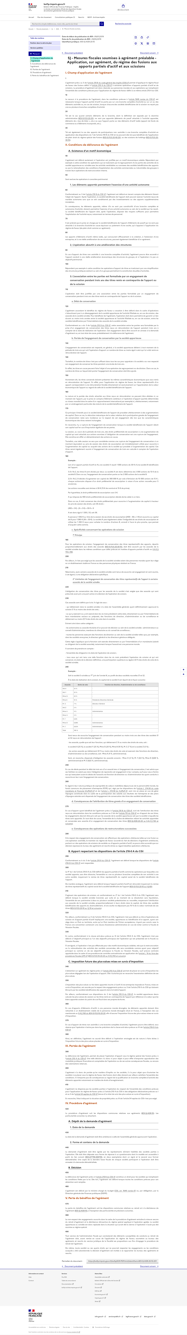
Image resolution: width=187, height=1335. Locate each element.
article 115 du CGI (126, 813)
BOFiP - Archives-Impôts (96, 17)
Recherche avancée (123, 23)
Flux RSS (64, 1277)
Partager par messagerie (154, 43)
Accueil (31, 17)
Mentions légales (54, 1327)
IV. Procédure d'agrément (40, 72)
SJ (52, 29)
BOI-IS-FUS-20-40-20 (111, 137)
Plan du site (66, 1327)
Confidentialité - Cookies (81, 1327)
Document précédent (73, 53)
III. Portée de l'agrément (40, 69)
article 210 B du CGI (95, 194)
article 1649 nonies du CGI (141, 99)
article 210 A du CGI (101, 85)
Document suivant (148, 53)
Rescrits (81, 17)
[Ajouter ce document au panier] (142, 37)
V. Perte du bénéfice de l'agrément (44, 75)
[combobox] (65, 24)
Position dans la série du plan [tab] (41, 43)
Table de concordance (69, 1281)
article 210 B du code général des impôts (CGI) (107, 82)
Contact (31, 1281)
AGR (57, 29)
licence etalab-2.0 (72, 1332)
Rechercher (102, 24)
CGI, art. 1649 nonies (124, 1190)
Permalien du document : (72, 1261)
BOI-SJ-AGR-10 (148, 1113)
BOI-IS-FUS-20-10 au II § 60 (141, 886)
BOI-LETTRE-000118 (94, 1157)
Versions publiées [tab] (36, 48)
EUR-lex (97, 1291)
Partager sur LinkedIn (148, 43)
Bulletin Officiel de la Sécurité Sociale (106, 1281)
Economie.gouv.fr (100, 1294)
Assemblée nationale (101, 1277)
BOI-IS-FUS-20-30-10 (113, 546)
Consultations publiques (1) (65, 17)
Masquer (36, 53)
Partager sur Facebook (136, 43)
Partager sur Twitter (142, 43)
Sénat (96, 1301)
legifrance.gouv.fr (132, 1316)
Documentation (67, 1284)
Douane (97, 1288)
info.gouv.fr (99, 1316)
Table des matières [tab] (37, 38)
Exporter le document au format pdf (136, 37)
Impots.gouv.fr (99, 1298)
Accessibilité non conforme (37, 1327)
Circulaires (98, 1284)
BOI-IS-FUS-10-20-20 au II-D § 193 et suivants (107, 956)
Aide (30, 1277)
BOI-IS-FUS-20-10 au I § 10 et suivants (86, 908)
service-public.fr (115, 1316)
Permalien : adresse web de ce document (148, 37)
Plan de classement (44, 17)
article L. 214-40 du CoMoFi (113, 791)
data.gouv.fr (148, 1316)
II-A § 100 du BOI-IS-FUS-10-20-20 (91, 1013)
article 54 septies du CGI (85, 1094)
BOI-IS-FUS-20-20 (86, 118)
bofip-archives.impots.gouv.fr (71, 1288)
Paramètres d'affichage (102, 1327)
